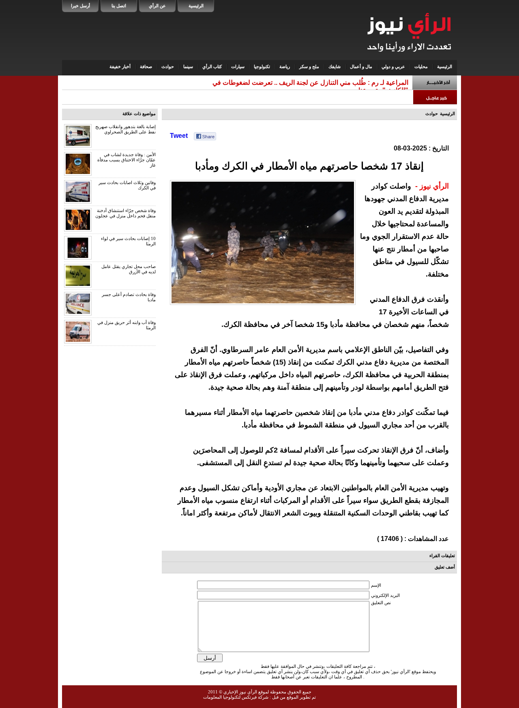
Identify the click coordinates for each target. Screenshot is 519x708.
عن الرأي (157, 5)
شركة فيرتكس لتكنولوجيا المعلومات (235, 697)
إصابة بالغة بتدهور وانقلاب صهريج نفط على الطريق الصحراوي (125, 129)
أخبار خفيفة (120, 66)
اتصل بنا (119, 5)
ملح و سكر (309, 66)
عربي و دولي (393, 66)
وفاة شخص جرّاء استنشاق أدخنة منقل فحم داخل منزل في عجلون (125, 213)
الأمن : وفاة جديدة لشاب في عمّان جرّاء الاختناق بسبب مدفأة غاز (126, 159)
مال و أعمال (361, 66)
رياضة (284, 66)
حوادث (167, 66)
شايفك (334, 66)
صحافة (146, 66)
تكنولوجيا (262, 66)
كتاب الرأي (212, 66)
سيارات (237, 66)
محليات (421, 66)
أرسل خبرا (80, 5)
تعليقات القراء (442, 555)
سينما (188, 66)
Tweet (179, 135)
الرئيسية (196, 5)
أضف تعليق (445, 566)
